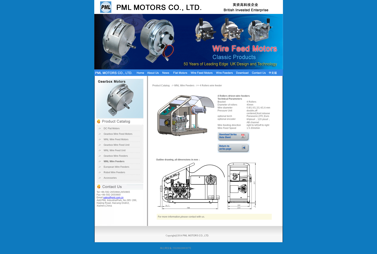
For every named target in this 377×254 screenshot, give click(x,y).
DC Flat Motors (112, 128)
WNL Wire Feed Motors (116, 139)
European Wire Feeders (116, 167)
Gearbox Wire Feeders (116, 156)
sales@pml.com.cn (113, 197)
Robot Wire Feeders (114, 172)
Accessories (110, 178)
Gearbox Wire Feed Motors (118, 134)
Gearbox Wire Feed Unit (116, 145)
